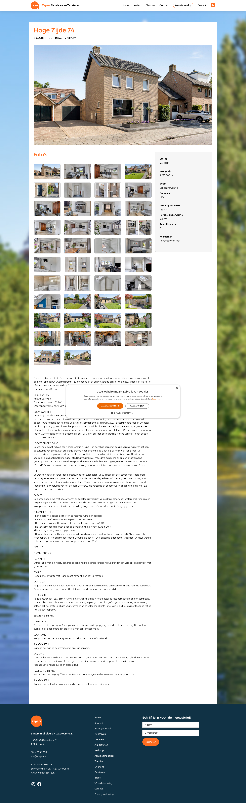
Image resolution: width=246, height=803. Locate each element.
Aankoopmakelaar (104, 755)
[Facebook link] (39, 784)
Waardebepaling (183, 5)
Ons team (100, 772)
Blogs (98, 777)
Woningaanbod (103, 728)
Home (126, 5)
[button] (123, 413)
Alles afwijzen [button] (137, 406)
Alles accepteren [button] (110, 406)
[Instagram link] (33, 784)
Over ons (164, 5)
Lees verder (157, 399)
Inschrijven (100, 733)
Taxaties (99, 761)
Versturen (150, 741)
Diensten (150, 5)
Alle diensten (101, 744)
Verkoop (99, 750)
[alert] (123, 401)
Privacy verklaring (104, 794)
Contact (202, 5)
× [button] (177, 388)
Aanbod (137, 5)
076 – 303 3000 (39, 752)
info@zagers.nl (38, 756)
